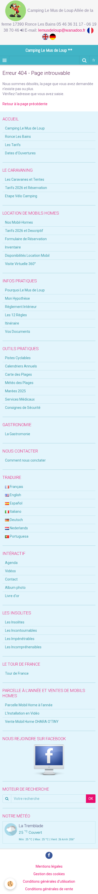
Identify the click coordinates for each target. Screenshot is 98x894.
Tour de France (17, 673)
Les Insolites (14, 622)
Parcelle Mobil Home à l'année (29, 705)
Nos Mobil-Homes (19, 222)
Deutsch (16, 520)
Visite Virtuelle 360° (20, 264)
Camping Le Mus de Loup (25, 128)
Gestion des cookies (49, 874)
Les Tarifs (13, 145)
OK (90, 799)
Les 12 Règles (16, 315)
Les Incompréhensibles (23, 647)
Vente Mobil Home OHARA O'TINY (32, 722)
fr (93, 60)
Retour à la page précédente (25, 104)
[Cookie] (10, 883)
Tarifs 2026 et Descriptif (24, 231)
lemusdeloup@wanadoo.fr (62, 30)
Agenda (11, 563)
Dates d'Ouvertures (20, 153)
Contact (11, 579)
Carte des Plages (18, 374)
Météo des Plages (19, 383)
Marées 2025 (15, 391)
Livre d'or (12, 596)
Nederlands (18, 528)
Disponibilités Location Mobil (27, 255)
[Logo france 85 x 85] (90, 30)
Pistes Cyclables (18, 358)
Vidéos (10, 571)
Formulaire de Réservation (26, 239)
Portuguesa (18, 536)
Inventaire (13, 247)
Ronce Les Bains (18, 137)
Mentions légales (49, 866)
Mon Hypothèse (17, 298)
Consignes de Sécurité (22, 408)
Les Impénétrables (19, 639)
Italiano (15, 511)
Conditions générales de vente (49, 889)
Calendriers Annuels (21, 366)
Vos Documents (17, 332)
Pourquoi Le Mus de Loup (25, 290)
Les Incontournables (21, 630)
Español (15, 503)
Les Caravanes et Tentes (24, 179)
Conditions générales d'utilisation (49, 881)
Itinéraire (12, 323)
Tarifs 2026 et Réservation (26, 188)
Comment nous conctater (25, 460)
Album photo (15, 588)
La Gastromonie (17, 434)
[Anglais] (46, 36)
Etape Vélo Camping (21, 196)
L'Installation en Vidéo (22, 713)
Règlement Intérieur (21, 307)
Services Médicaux (20, 399)
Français (16, 487)
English (15, 495)
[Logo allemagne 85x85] (53, 36)
